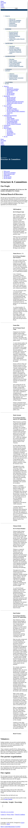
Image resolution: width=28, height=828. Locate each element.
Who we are (12, 19)
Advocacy (7, 70)
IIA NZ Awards (13, 24)
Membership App (11, 133)
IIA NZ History (13, 26)
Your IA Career (9, 43)
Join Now (11, 40)
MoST (8, 824)
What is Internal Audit (14, 21)
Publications (10, 135)
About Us (7, 16)
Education (11, 59)
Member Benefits (13, 33)
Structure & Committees (15, 20)
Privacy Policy (10, 814)
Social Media (10, 132)
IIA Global (3, 2)
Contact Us (3, 814)
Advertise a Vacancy (14, 47)
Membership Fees (13, 34)
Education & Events (10, 56)
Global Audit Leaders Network (16, 39)
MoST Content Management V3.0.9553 (10, 826)
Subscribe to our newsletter (7, 812)
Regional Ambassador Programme (14, 36)
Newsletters (10, 131)
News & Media (9, 82)
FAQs (2, 5)
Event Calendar (13, 60)
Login (2, 4)
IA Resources (8, 69)
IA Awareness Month (14, 63)
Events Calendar (8, 799)
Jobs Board (12, 46)
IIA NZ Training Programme (16, 66)
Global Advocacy (13, 75)
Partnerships (12, 23)
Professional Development (10, 115)
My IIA (7, 83)
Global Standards (13, 76)
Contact (2, 7)
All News (9, 129)
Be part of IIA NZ (13, 32)
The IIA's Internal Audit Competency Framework (15, 51)
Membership (8, 29)
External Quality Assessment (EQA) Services (16, 78)
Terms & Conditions (20, 814)
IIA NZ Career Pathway (15, 49)
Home (2, 1)
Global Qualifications (14, 65)
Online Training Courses (15, 62)
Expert (22, 822)
